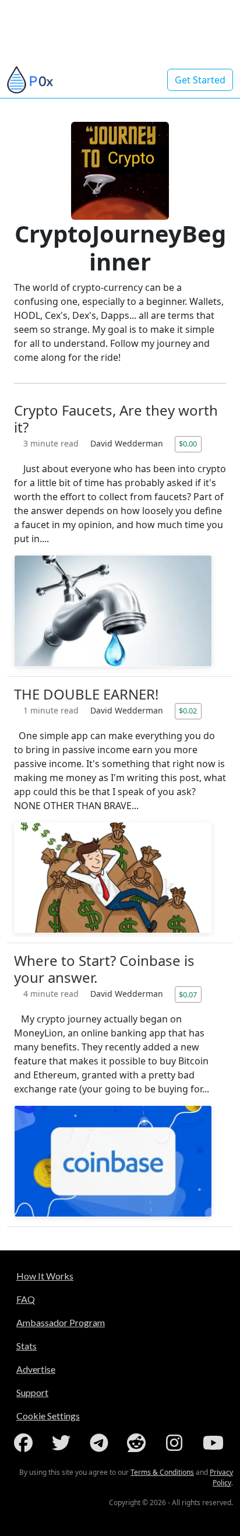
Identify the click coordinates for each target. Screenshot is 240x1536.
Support (32, 1392)
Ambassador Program (60, 1322)
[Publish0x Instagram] (176, 1442)
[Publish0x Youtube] (214, 1442)
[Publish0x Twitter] (63, 1442)
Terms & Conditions (162, 1472)
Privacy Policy (221, 1477)
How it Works (44, 1275)
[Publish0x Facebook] (25, 1442)
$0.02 (188, 710)
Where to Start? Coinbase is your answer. (104, 969)
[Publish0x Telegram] (101, 1442)
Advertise (35, 1369)
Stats (26, 1345)
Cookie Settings (48, 1415)
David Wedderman (127, 443)
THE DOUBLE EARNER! (86, 694)
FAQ (25, 1299)
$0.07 (188, 994)
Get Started (200, 79)
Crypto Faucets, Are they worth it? (116, 418)
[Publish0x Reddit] (138, 1442)
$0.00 (188, 443)
